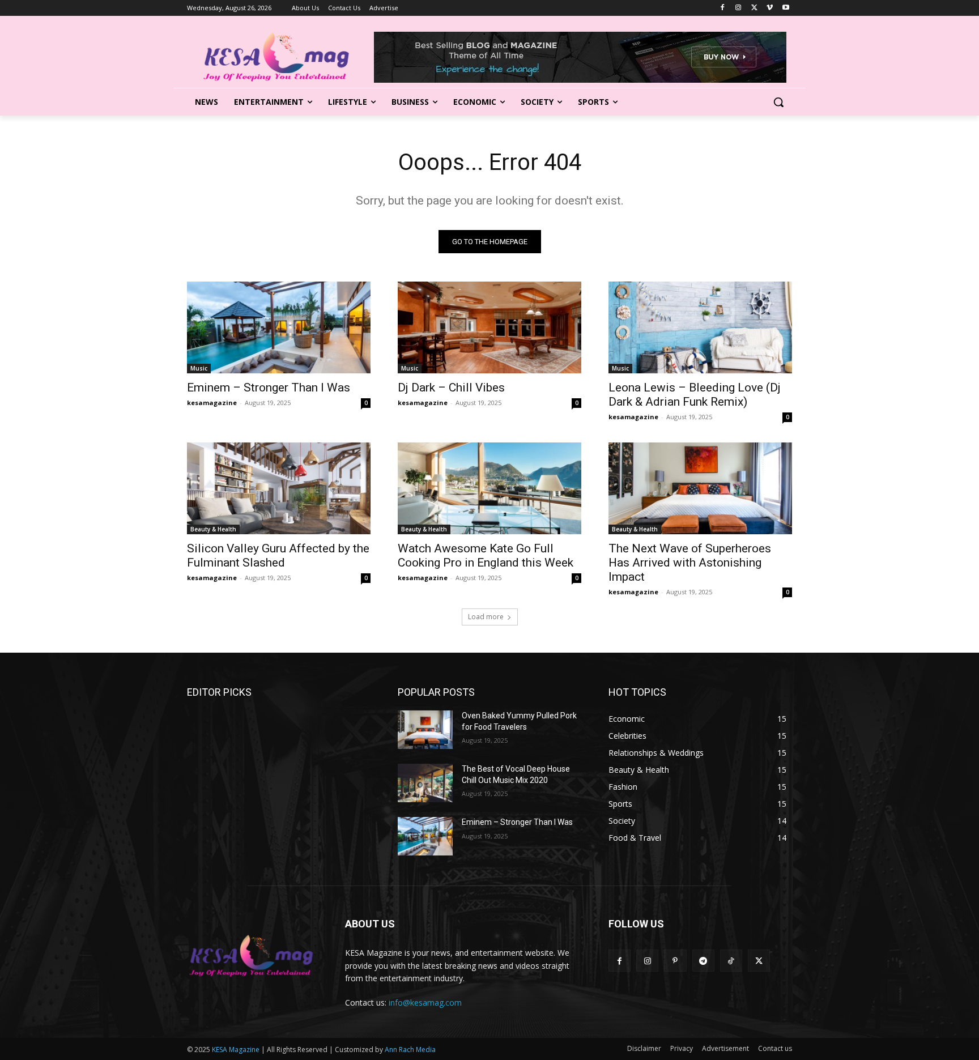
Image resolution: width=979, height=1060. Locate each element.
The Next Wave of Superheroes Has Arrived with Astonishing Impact (689, 563)
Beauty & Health (213, 529)
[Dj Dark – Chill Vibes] (489, 327)
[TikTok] (731, 961)
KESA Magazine (235, 1049)
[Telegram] (703, 961)
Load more (486, 616)
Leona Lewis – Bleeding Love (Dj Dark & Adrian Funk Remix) (694, 394)
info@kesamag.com (425, 1002)
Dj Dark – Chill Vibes (451, 387)
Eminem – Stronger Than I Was (268, 387)
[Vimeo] (769, 8)
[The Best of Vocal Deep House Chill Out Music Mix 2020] (425, 783)
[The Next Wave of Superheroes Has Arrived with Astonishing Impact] (700, 488)
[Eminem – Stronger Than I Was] (279, 327)
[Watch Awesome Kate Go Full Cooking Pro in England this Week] (489, 488)
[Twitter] (754, 8)
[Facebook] (722, 8)
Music (198, 368)
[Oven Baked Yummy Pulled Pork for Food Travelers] (425, 729)
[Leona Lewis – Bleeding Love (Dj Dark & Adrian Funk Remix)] (700, 327)
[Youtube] (785, 8)
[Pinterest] (675, 961)
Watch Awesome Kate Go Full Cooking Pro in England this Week (485, 555)
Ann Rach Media (410, 1049)
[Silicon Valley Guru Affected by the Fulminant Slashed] (279, 488)
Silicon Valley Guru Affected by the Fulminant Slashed (278, 555)
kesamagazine (212, 402)
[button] (778, 102)
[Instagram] (738, 8)
